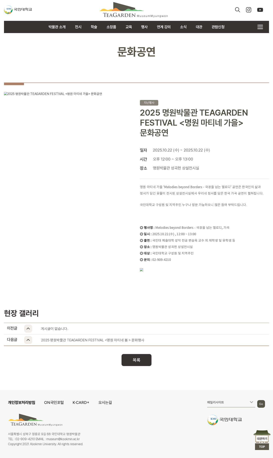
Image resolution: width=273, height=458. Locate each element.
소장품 (111, 27)
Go (261, 404)
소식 (183, 27)
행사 (144, 27)
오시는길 (105, 402)
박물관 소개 (57, 27)
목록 (136, 360)
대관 (199, 27)
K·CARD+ (81, 402)
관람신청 (218, 27)
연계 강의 (164, 27)
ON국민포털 (54, 402)
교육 (129, 27)
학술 (94, 27)
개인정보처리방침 (21, 402)
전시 (78, 27)
